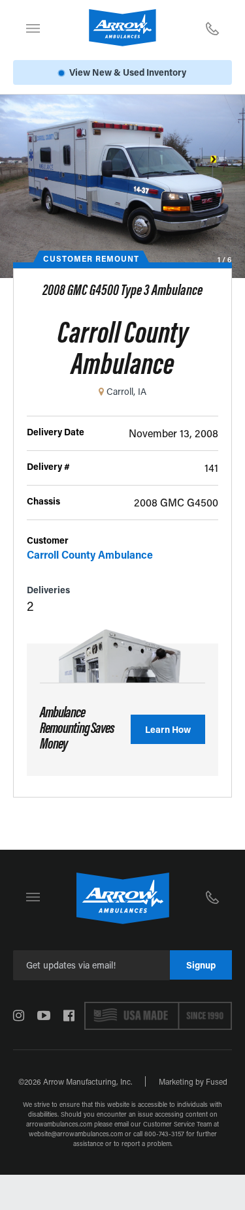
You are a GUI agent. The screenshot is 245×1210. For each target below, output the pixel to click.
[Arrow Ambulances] (122, 27)
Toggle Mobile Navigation (33, 28)
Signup (201, 965)
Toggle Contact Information (212, 28)
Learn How (168, 729)
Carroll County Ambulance (90, 554)
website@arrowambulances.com (76, 1134)
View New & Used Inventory (127, 72)
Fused (216, 1081)
